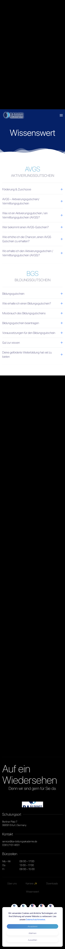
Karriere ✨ (31, 883)
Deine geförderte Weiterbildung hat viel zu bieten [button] (27, 354)
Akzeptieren (32, 926)
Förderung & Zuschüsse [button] (16, 189)
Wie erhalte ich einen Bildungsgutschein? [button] (26, 303)
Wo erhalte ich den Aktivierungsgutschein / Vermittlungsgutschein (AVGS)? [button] (27, 253)
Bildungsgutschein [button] (13, 293)
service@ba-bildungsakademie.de (19, 841)
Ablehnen (32, 933)
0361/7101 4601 (11, 845)
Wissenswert (32, 891)
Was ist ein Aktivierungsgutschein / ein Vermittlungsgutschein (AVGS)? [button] (25, 215)
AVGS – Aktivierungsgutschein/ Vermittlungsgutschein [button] (20, 201)
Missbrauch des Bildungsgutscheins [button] (24, 313)
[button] (61, 115)
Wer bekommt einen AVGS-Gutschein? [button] (25, 227)
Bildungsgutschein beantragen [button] (20, 323)
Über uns (12, 883)
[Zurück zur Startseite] (13, 115)
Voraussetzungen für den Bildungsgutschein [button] (28, 333)
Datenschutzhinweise (35, 919)
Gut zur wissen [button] (11, 342)
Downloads (52, 883)
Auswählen (32, 940)
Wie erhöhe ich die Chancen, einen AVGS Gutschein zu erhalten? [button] (26, 239)
